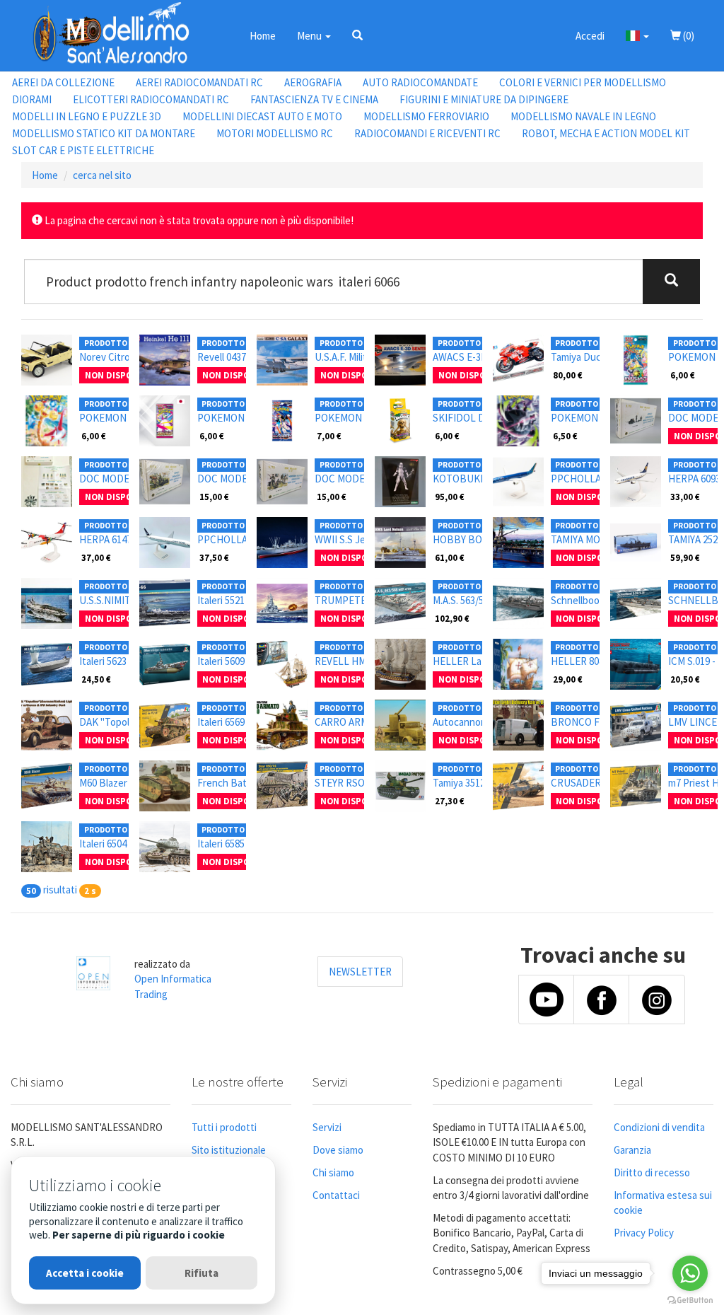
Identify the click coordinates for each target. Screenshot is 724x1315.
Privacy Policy (644, 1232)
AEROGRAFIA (312, 82)
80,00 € (568, 375)
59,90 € (685, 557)
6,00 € (682, 375)
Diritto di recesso (652, 1172)
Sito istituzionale (229, 1150)
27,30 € (450, 800)
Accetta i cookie (85, 1273)
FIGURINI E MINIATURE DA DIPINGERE (483, 99)
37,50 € (214, 557)
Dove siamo (338, 1150)
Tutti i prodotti (224, 1127)
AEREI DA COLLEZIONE (63, 82)
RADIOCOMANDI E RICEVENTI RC (427, 133)
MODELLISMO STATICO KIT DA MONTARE (103, 133)
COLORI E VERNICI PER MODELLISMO (582, 82)
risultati (60, 889)
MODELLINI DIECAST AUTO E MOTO (262, 116)
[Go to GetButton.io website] (690, 1300)
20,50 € (685, 679)
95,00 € (450, 496)
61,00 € (450, 557)
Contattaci (336, 1195)
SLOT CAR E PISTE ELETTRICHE (83, 150)
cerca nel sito (102, 175)
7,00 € (329, 435)
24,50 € (96, 679)
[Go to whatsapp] (690, 1273)
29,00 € (568, 679)
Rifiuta (201, 1273)
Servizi (327, 1127)
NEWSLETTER (360, 971)
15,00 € (214, 496)
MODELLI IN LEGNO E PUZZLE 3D (86, 116)
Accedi (590, 35)
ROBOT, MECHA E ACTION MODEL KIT (606, 133)
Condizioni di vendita (659, 1127)
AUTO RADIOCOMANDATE (420, 82)
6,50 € (565, 435)
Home (263, 35)
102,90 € (452, 618)
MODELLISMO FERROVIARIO (426, 116)
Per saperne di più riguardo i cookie (138, 1234)
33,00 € (685, 496)
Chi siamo (333, 1172)
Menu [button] (310, 35)
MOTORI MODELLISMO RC (274, 133)
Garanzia (632, 1150)
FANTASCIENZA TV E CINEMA (314, 99)
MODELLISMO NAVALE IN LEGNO (583, 116)
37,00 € (96, 557)
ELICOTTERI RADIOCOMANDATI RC (151, 99)
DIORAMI (32, 99)
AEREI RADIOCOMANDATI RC (199, 82)
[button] (357, 35)
